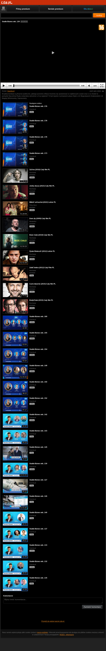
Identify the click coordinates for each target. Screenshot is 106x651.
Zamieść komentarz (92, 607)
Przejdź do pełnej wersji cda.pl (53, 621)
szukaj (99, 15)
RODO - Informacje (67, 635)
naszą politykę (42, 632)
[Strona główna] (6, 2)
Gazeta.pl (10, 91)
